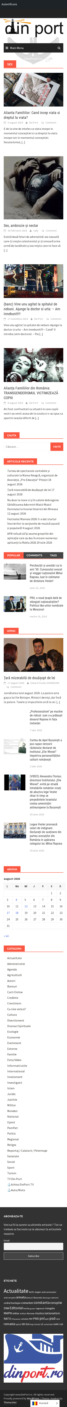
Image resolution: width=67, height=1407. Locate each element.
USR (61, 1324)
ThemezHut (10, 1402)
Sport (11, 1167)
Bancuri (12, 986)
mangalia (50, 1308)
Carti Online (15, 992)
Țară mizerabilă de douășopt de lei (29, 490)
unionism (48, 1324)
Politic (11, 1133)
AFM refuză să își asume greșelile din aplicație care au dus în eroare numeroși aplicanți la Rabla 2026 (32, 538)
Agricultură (14, 975)
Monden (12, 1111)
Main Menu (17, 48)
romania (9, 1324)
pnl (41, 1318)
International (16, 1071)
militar (15, 1313)
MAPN (8, 1313)
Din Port (33, 122)
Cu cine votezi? (16, 1009)
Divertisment (15, 1020)
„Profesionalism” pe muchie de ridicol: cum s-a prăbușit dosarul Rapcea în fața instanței (46, 717)
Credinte (12, 998)
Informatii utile (17, 1065)
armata (21, 1297)
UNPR (56, 1324)
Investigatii (14, 1082)
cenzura (54, 1297)
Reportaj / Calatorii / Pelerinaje (27, 1150)
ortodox (24, 1318)
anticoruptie (10, 1297)
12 (26, 906)
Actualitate (14, 958)
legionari (40, 1308)
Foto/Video (14, 1060)
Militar (11, 1105)
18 (16, 913)
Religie (11, 1145)
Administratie (16, 964)
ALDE (31, 1292)
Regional (13, 1139)
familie (26, 1308)
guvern (33, 1308)
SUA (28, 1324)
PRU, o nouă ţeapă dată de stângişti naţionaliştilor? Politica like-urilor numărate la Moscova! (46, 603)
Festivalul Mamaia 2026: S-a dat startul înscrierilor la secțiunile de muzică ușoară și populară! (33, 523)
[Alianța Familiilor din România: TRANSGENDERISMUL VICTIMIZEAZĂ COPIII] (33, 365)
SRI (23, 1324)
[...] (23, 142)
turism (37, 1324)
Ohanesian (16, 1319)
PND (36, 1318)
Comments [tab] (34, 555)
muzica (39, 1313)
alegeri (37, 1292)
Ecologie (12, 1031)
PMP (31, 1319)
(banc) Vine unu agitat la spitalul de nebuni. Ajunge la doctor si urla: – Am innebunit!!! (32, 309)
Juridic (11, 1094)
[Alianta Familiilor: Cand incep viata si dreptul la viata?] (33, 89)
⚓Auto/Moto (16, 1190)
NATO (7, 1318)
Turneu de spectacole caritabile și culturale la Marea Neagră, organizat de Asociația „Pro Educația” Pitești (32, 475)
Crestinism (14, 1003)
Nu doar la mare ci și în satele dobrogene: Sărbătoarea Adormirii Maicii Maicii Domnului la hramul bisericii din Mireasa (33, 504)
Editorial (16, 1308)
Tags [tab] (53, 555)
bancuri (29, 1297)
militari (23, 1313)
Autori (11, 981)
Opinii (11, 1122)
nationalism (52, 1313)
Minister (31, 1313)
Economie (13, 1037)
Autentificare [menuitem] (9, 4)
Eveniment (14, 1043)
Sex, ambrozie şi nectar (21, 225)
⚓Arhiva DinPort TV (20, 1184)
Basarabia (38, 1297)
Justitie (12, 1099)
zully (35, 230)
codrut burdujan (12, 1303)
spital (18, 1324)
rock (58, 1318)
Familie (12, 1054)
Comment (50, 122)
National (13, 1116)
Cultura (12, 1014)
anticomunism (49, 1291)
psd (52, 1318)
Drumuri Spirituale (19, 1026)
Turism (11, 1173)
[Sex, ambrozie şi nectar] (33, 187)
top (32, 1324)
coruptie (56, 1303)
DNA (6, 1308)
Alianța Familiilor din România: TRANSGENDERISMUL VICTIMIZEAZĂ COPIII (31, 393)
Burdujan (47, 1298)
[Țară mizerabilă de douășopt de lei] (33, 654)
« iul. (6, 936)
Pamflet (12, 1128)
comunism (27, 1303)
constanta (42, 1302)
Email (6, 1240)
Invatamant (15, 1077)
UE (42, 1324)
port (47, 1318)
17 (8, 913)
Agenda (12, 969)
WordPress (33, 1398)
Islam (11, 1088)
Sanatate (13, 1156)
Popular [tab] (13, 555)
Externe (12, 1049)
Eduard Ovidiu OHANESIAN (45, 683)
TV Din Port (14, 1179)
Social (11, 1162)
